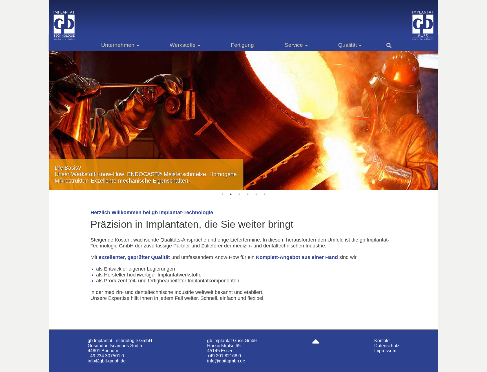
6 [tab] (264, 194)
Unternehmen (117, 45)
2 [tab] (231, 194)
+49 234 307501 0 (106, 355)
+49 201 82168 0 (224, 355)
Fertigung (242, 45)
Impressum (385, 350)
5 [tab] (256, 194)
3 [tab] (239, 194)
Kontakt (381, 340)
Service (294, 45)
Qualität (347, 45)
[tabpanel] (244, 120)
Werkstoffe (183, 45)
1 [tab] (222, 194)
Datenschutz (386, 345)
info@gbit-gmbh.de (107, 360)
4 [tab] (248, 194)
